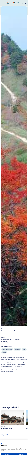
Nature (24, 349)
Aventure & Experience (7, 349)
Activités (4, 352)
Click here (3, 343)
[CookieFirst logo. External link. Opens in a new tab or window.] (1, 444)
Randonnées (17, 349)
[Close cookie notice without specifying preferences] (26, 442)
